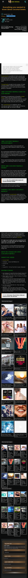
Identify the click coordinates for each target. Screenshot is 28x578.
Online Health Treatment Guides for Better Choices (7, 434)
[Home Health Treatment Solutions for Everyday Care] (8, 411)
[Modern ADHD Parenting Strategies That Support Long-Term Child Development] (8, 377)
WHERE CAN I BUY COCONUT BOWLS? (11, 69)
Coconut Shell (6, 260)
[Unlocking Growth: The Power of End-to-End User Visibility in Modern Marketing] (11, 494)
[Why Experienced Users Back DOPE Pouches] (20, 361)
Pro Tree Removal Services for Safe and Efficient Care (4, 515)
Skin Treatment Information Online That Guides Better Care (19, 402)
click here (19, 237)
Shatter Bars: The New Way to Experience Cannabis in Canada (7, 402)
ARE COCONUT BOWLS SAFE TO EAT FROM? (13, 66)
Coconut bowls (4, 76)
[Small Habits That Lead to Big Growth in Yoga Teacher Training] (20, 427)
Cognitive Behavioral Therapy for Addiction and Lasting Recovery (20, 335)
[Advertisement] (14, 49)
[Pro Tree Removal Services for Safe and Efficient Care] (4, 509)
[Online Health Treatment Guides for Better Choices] (8, 427)
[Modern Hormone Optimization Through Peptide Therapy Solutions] (8, 344)
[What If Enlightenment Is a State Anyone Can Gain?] (20, 377)
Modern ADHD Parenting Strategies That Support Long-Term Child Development (7, 385)
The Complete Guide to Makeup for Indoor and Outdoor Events (17, 501)
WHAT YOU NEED (7, 71)
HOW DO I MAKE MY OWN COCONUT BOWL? (13, 70)
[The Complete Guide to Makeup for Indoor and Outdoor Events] (17, 494)
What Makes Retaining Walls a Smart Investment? (23, 500)
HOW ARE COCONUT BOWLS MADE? (11, 68)
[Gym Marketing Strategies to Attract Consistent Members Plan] (20, 310)
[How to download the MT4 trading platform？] (4, 494)
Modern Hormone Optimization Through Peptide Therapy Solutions (7, 352)
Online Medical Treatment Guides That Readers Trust (19, 419)
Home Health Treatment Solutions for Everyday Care (7, 419)
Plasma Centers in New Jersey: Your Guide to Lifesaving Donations (7, 368)
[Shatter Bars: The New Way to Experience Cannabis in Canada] (8, 394)
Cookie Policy (7, 552)
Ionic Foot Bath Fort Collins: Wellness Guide (20, 351)
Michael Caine (6, 18)
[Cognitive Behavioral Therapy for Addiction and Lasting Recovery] (20, 327)
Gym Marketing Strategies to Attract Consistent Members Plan (20, 318)
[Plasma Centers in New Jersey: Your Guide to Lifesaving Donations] (8, 361)
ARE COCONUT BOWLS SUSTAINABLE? (11, 67)
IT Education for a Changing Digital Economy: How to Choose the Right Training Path (10, 517)
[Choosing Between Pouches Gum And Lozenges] (8, 327)
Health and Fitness (11, 16)
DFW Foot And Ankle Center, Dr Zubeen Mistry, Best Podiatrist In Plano (21, 28)
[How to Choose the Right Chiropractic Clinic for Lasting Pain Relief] (8, 310)
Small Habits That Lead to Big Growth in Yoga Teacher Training (20, 435)
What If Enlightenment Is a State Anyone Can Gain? (19, 385)
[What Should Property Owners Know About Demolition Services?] (17, 509)
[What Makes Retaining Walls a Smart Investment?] (23, 494)
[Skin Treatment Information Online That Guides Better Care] (20, 394)
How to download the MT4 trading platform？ (4, 500)
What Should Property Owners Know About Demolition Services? (17, 516)
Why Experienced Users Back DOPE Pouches (20, 368)
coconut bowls (6, 104)
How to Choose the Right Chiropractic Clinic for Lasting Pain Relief (8, 318)
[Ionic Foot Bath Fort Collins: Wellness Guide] (20, 344)
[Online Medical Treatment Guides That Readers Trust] (20, 411)
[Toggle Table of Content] (26, 65)
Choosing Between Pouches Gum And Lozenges (7, 335)
